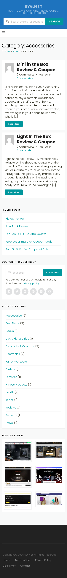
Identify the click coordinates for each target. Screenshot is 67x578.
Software (11, 415)
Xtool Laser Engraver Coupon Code (29, 241)
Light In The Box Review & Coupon (36, 139)
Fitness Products (16, 384)
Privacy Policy (43, 560)
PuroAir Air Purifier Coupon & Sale (27, 249)
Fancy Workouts (16, 361)
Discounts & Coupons (20, 346)
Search (54, 21)
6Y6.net (34, 7)
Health (10, 392)
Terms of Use (23, 560)
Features (11, 377)
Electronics (13, 354)
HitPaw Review (15, 219)
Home (6, 560)
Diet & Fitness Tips (17, 338)
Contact (25, 565)
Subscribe (52, 272)
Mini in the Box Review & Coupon (36, 67)
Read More (13, 123)
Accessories (25, 78)
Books (10, 331)
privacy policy (31, 283)
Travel (9, 423)
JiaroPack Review (17, 226)
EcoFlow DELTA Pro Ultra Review (26, 234)
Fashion (11, 369)
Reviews (11, 407)
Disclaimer (9, 565)
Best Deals (13, 323)
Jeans (10, 400)
